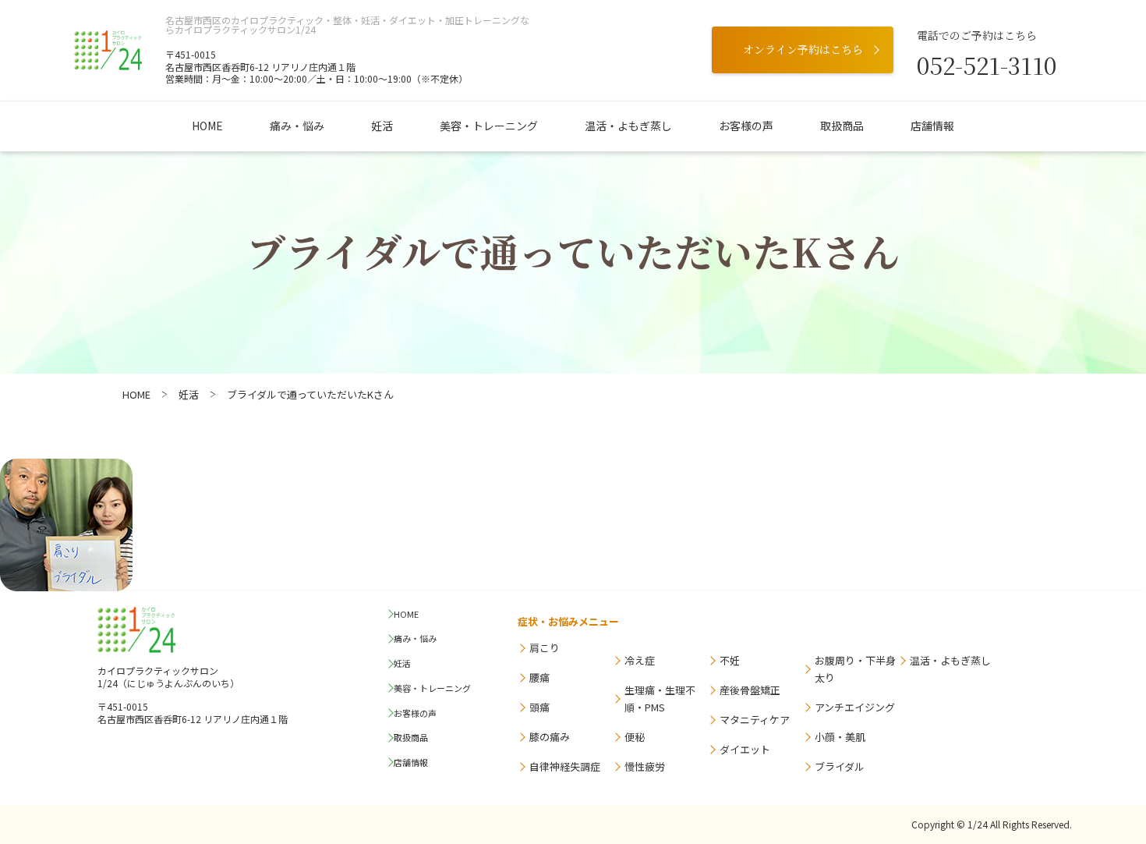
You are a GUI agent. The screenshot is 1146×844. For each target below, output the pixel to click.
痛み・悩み (297, 125)
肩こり (544, 647)
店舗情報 (932, 125)
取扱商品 (842, 125)
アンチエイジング (855, 707)
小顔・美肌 (840, 736)
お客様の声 (746, 125)
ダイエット (745, 749)
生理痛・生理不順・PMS (659, 699)
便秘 (634, 736)
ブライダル (840, 766)
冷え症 (639, 660)
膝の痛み (549, 736)
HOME (207, 125)
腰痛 (539, 677)
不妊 (730, 660)
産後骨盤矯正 (750, 690)
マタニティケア (755, 719)
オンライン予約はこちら (803, 49)
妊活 (382, 125)
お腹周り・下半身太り (855, 669)
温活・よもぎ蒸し (628, 125)
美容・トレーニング (489, 125)
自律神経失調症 (564, 766)
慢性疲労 (644, 766)
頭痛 (539, 707)
